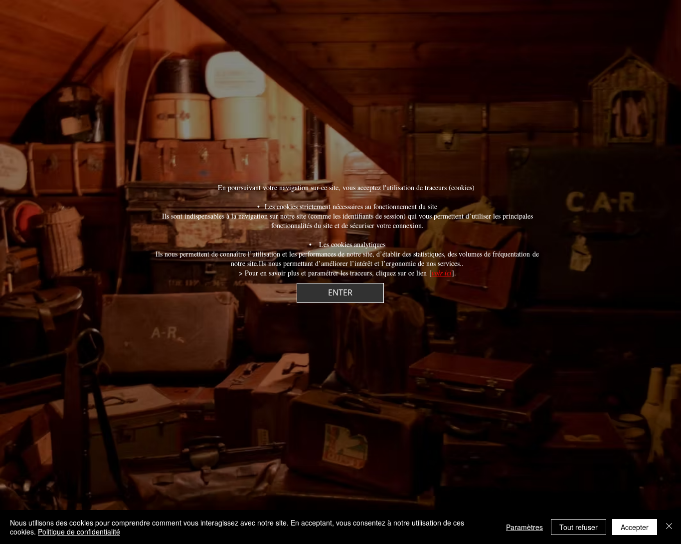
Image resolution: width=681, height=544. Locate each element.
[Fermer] (669, 527)
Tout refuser (578, 527)
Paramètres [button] (524, 527)
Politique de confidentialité (79, 532)
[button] (340, 293)
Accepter (635, 527)
